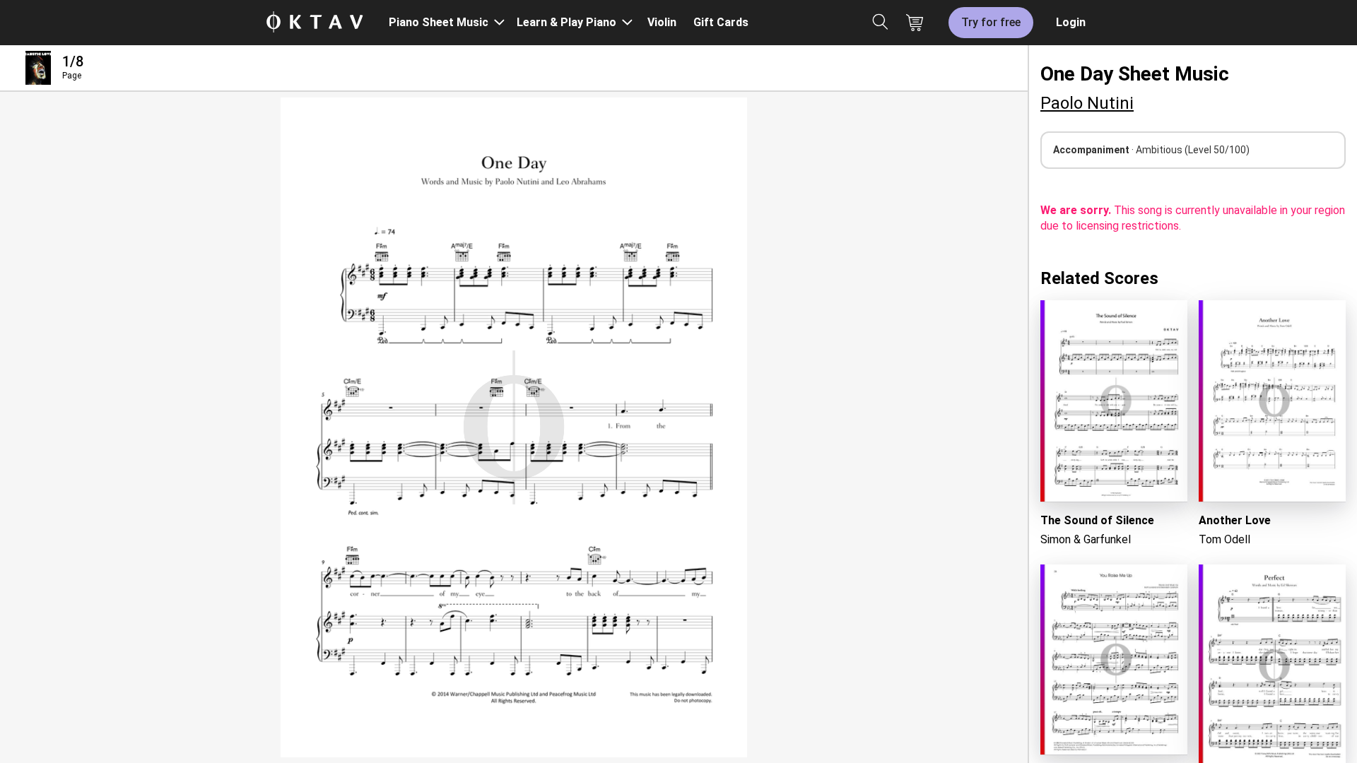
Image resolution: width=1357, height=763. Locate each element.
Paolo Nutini (1087, 103)
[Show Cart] (914, 22)
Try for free (991, 22)
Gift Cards (720, 22)
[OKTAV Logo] (314, 23)
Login (1071, 22)
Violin (661, 22)
